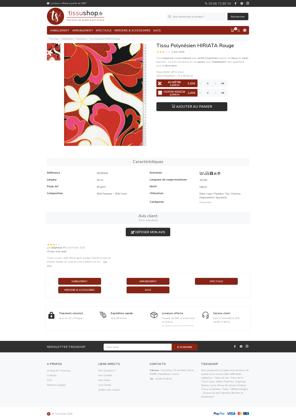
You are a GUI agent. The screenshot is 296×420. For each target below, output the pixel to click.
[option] (54, 53)
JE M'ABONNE (184, 347)
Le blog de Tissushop (58, 370)
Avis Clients (104, 385)
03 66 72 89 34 (219, 4)
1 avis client (177, 51)
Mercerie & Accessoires (79, 290)
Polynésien (81, 38)
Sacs (148, 290)
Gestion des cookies (109, 389)
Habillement (67, 38)
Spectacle (216, 281)
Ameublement (148, 281)
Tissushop (54, 38)
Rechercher (238, 16)
